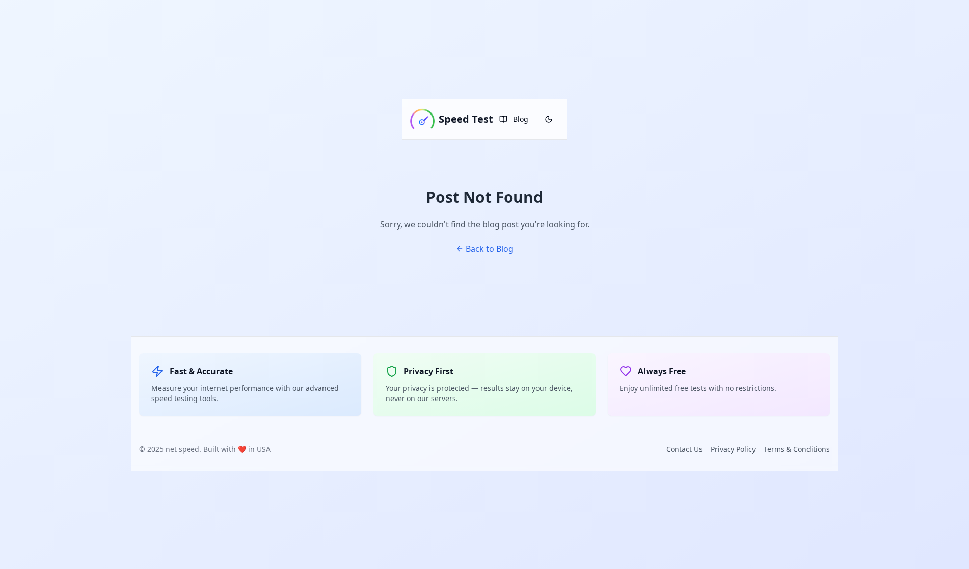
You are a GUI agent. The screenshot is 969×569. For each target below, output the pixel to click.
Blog (520, 119)
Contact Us (684, 449)
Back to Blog (489, 248)
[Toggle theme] (549, 119)
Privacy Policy (733, 449)
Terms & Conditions (797, 449)
